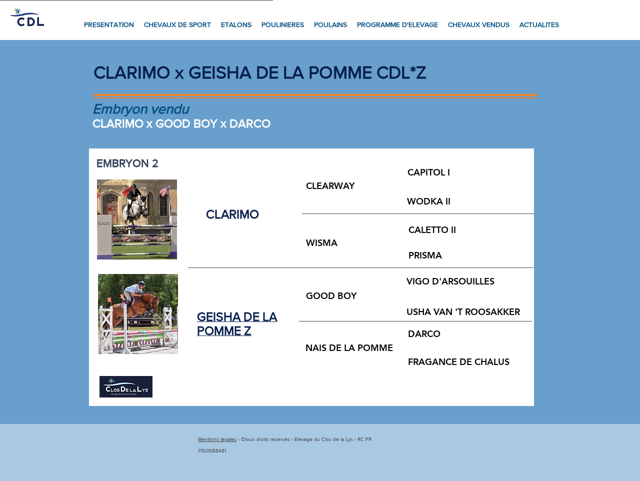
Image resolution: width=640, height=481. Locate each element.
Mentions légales (217, 439)
